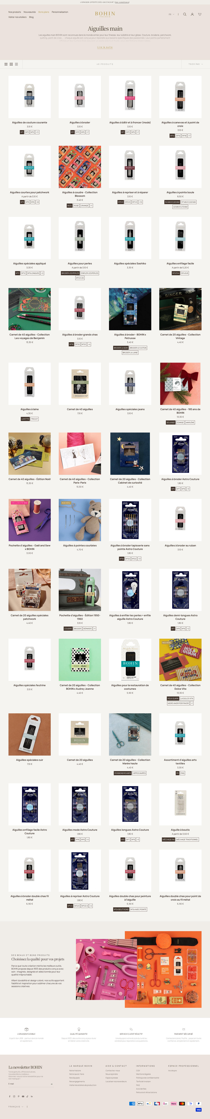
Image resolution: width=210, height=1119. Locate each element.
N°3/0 (120, 202)
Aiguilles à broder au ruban (180, 545)
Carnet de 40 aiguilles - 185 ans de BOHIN (180, 411)
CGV (138, 1070)
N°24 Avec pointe (138, 909)
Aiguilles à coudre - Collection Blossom (79, 194)
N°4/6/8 (184, 273)
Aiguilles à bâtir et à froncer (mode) (130, 122)
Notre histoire (75, 1070)
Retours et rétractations (146, 1092)
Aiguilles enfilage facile (180, 263)
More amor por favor (178, 703)
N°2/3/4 (175, 273)
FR (170, 14)
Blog (31, 16)
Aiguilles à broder (80, 122)
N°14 (172, 135)
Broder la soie (121, 348)
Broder (77, 628)
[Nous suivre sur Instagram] (14, 1096)
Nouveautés (30, 11)
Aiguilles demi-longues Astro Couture (180, 617)
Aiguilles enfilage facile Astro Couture (29, 831)
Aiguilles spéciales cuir (29, 760)
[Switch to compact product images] (16, 64)
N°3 (27, 132)
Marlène (190, 422)
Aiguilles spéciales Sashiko (130, 263)
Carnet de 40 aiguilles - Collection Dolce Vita (180, 687)
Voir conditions (122, 2)
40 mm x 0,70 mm (180, 207)
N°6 (32, 202)
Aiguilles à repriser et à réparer (130, 192)
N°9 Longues (33, 273)
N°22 (84, 344)
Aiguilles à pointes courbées (80, 545)
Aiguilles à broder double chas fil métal (30, 897)
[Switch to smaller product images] (11, 64)
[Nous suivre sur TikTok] (27, 1096)
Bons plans (43, 11)
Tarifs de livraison (143, 1081)
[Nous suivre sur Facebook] (9, 1096)
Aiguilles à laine (30, 409)
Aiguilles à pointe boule (180, 192)
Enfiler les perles (89, 273)
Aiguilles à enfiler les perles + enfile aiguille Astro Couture (130, 617)
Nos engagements (77, 1081)
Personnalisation (60, 11)
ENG (182, 773)
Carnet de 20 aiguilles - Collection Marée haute (130, 761)
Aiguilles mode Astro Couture (79, 829)
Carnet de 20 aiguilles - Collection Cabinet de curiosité (130, 480)
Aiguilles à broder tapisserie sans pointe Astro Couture (130, 547)
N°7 (178, 489)
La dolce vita (187, 698)
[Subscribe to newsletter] (51, 1084)
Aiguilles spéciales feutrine (30, 685)
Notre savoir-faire (76, 1074)
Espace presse (112, 1077)
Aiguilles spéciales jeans (130, 409)
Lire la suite (105, 47)
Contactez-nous (113, 1070)
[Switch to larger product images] (6, 64)
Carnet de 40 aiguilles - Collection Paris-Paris (80, 480)
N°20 (77, 344)
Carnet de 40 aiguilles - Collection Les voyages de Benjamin (30, 336)
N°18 (184, 135)
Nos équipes (74, 1077)
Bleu (69, 205)
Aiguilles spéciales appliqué (29, 263)
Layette (25, 419)
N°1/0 (134, 202)
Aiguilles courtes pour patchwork (29, 192)
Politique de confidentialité (147, 1077)
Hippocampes (139, 773)
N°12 (23, 273)
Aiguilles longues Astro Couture (130, 829)
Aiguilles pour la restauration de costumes (130, 687)
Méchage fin (168, 839)
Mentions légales (143, 1074)
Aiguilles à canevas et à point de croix (180, 124)
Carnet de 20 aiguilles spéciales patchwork (29, 617)
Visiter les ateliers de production (82, 1085)
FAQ (138, 1085)
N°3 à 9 (85, 906)
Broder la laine (130, 352)
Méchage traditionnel (187, 839)
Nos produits (14, 11)
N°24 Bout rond (121, 909)
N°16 (178, 135)
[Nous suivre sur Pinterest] (18, 1096)
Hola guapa (173, 698)
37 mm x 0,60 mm (189, 202)
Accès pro (172, 1070)
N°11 (17, 273)
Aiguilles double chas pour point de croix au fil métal (180, 897)
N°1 (22, 132)
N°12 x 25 (80, 278)
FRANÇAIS (14, 1106)
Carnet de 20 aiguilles (80, 760)
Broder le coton (138, 348)
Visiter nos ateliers (17, 16)
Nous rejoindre (112, 1074)
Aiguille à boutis (180, 829)
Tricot (34, 419)
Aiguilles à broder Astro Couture (180, 479)
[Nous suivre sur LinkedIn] (32, 1096)
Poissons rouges (123, 773)
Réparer (87, 628)
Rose (76, 205)
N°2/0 (127, 202)
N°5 (32, 132)
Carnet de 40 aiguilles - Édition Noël (30, 479)
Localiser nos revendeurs (116, 1081)
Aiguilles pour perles (80, 263)
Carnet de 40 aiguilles (80, 409)
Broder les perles (70, 273)
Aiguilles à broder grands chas (80, 334)
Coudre (68, 628)
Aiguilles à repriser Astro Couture (80, 896)
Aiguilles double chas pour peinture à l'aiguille (130, 897)
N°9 (183, 489)
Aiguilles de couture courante (29, 122)
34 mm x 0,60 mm (172, 202)
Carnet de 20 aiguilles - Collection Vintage (180, 336)
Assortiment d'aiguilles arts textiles (180, 761)
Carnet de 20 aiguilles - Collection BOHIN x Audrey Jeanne (80, 687)
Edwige (180, 422)
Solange (171, 422)
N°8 (178, 628)
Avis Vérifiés (141, 1089)
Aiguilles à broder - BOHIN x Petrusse (130, 336)
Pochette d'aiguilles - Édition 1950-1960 (79, 617)
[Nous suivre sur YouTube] (23, 1096)
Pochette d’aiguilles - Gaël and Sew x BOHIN (29, 547)
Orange (84, 205)
